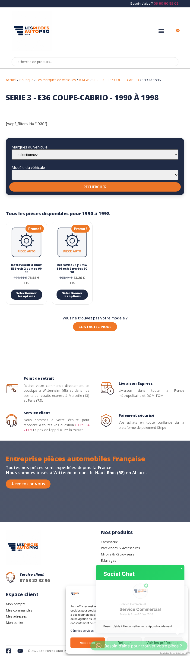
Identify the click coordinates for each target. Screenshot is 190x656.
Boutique (26, 79)
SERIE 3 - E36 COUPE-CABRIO (115, 79)
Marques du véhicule (30, 147)
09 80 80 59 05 (166, 3)
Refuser (124, 642)
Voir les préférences (163, 642)
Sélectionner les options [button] (26, 294)
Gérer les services (82, 630)
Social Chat (119, 574)
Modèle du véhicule (28, 167)
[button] (161, 31)
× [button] (181, 569)
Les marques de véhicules (56, 79)
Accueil (11, 79)
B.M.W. (84, 79)
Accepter (87, 642)
